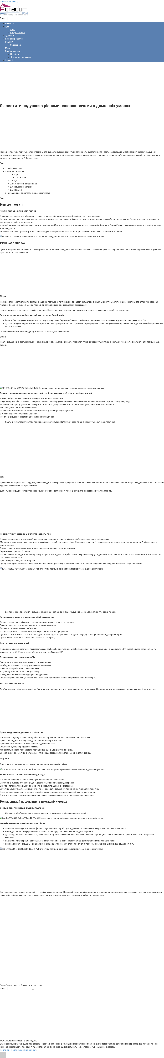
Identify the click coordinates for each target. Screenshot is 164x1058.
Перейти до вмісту (9, 1)
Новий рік (9, 23)
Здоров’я (9, 36)
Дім (7, 26)
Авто (12, 29)
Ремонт (9, 42)
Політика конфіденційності (24, 1050)
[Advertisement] (77, 82)
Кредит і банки (17, 32)
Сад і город (15, 45)
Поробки (14, 54)
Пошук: (4, 18)
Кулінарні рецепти (14, 39)
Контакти (4, 1050)
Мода (7, 48)
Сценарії (9, 60)
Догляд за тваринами (20, 57)
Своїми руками (12, 51)
